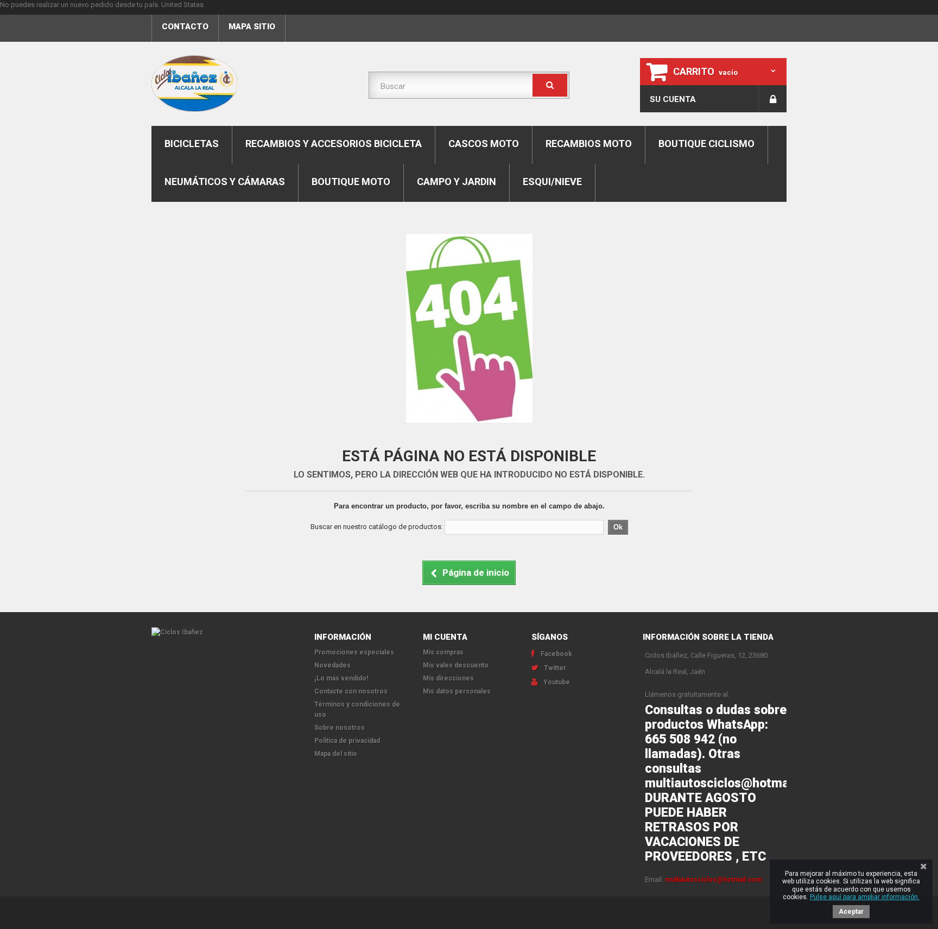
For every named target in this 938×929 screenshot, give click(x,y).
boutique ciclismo (706, 143)
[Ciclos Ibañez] (224, 632)
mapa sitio (252, 26)
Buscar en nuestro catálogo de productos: (376, 527)
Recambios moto (589, 143)
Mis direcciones (448, 678)
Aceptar (851, 911)
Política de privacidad (347, 741)
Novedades (332, 665)
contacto (185, 26)
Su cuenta (673, 99)
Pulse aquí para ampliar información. (865, 897)
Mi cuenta (445, 637)
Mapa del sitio (335, 754)
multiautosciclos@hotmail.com (713, 879)
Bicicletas (191, 143)
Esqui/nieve (552, 181)
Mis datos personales (457, 691)
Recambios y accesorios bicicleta (333, 143)
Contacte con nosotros (351, 691)
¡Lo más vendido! (341, 678)
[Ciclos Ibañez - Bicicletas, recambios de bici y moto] (251, 83)
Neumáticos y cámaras (224, 181)
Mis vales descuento (456, 665)
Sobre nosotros (339, 727)
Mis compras (443, 652)
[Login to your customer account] (773, 98)
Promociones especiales (354, 652)
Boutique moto (351, 181)
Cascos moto (483, 143)
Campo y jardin (456, 181)
